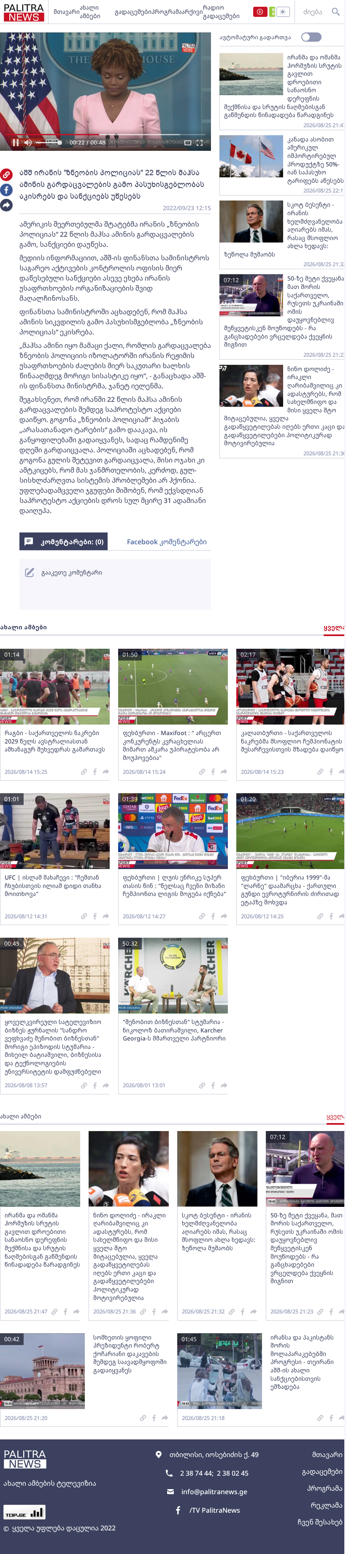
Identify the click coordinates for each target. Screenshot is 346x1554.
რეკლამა (327, 1505)
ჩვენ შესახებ (320, 1522)
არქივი (192, 12)
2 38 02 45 (233, 1473)
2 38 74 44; (197, 1473)
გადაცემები (133, 12)
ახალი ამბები (90, 11)
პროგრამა (166, 12)
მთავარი (67, 12)
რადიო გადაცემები (221, 11)
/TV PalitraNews (214, 1510)
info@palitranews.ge (214, 1491)
